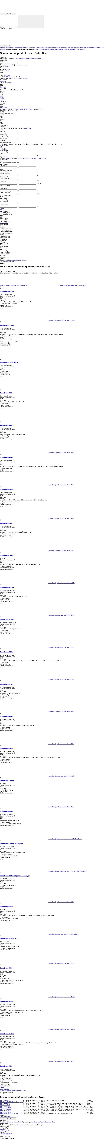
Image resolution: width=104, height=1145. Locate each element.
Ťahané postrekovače (51, 47)
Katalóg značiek (50, 1122)
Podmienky (3, 1122)
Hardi (69, 49)
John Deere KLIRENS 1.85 (9, 362)
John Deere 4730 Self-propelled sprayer (14, 876)
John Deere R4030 (7, 325)
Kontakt (10, 1116)
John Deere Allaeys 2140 (9, 939)
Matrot (77, 49)
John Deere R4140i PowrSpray (11, 843)
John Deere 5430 (6, 425)
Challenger (58, 49)
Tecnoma (82, 49)
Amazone (41, 49)
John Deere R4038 (7, 291)
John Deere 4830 (6, 457)
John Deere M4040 (7, 620)
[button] (52, 37)
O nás (1, 1116)
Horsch (73, 49)
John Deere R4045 (7, 587)
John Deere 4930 (6, 652)
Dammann (64, 49)
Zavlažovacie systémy (76, 47)
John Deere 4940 (6, 523)
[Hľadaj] (30, 21)
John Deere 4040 (6, 393)
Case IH (52, 49)
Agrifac (36, 49)
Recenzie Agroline (39, 1122)
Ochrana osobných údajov (14, 1122)
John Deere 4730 (6, 684)
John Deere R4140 (7, 781)
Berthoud (46, 49)
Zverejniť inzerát (5, 345)
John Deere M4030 (7, 1034)
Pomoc (6, 1116)
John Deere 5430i (6, 555)
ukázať (3, 258)
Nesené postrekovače (63, 47)
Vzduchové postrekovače (90, 47)
